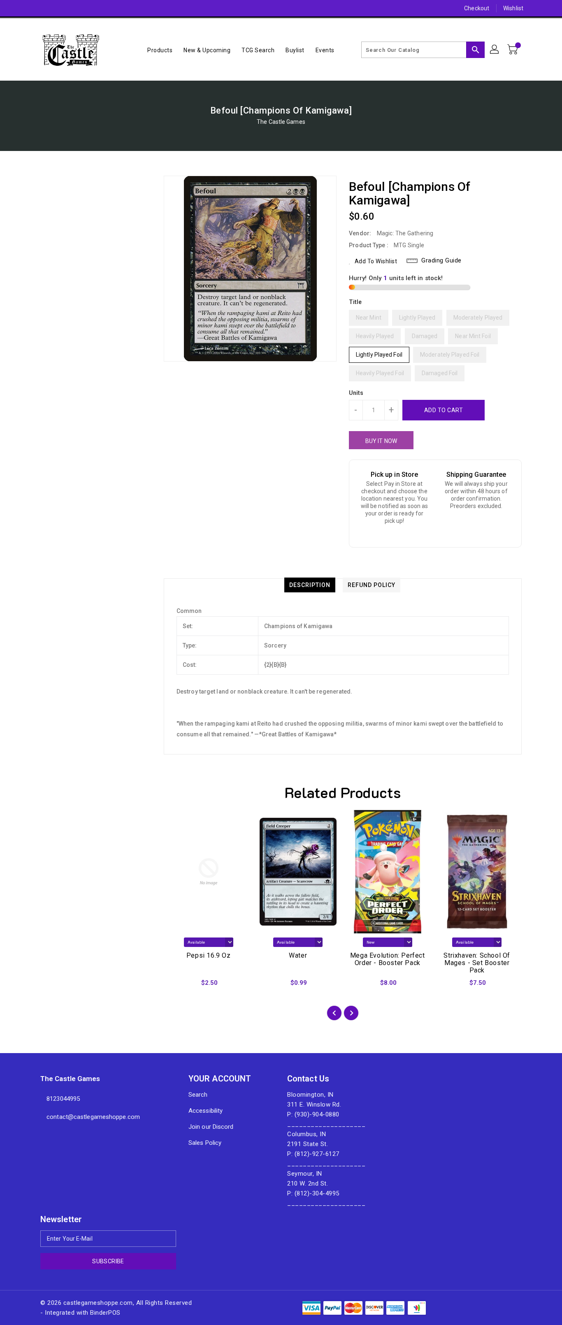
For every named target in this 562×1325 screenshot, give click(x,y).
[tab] (309, 585)
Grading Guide (441, 260)
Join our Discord (211, 1126)
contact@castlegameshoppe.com (93, 1117)
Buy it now (381, 441)
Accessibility (205, 1110)
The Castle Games (281, 121)
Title (355, 302)
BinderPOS (105, 1312)
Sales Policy (204, 1142)
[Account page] (495, 50)
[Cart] (513, 50)
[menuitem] (159, 50)
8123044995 (63, 1098)
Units (356, 393)
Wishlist (513, 8)
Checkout (476, 8)
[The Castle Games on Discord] (29, 8)
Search (198, 1094)
